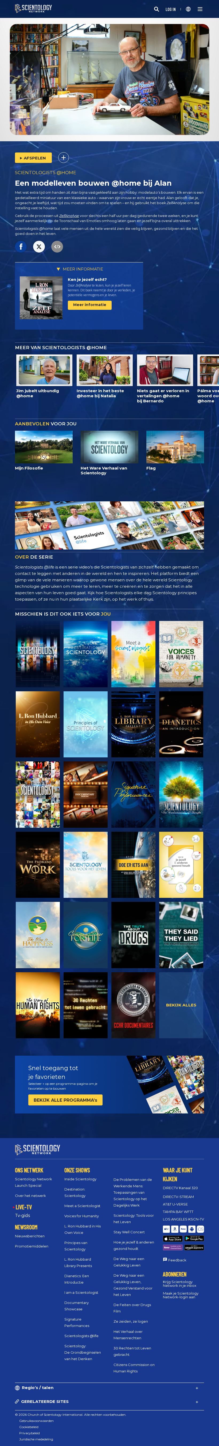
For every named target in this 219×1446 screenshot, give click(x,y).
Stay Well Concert (129, 1232)
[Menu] (200, 9)
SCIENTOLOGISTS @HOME (45, 172)
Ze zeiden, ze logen (131, 1321)
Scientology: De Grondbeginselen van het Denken (82, 1352)
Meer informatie (89, 304)
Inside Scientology (80, 1179)
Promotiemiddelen (31, 1246)
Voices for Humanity (81, 1216)
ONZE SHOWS (77, 1169)
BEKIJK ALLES (181, 1005)
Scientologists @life (81, 1336)
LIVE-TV (24, 1206)
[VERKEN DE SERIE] (38, 654)
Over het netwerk (30, 1195)
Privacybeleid (29, 1433)
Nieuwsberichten (30, 1236)
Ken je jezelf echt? (87, 279)
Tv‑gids (22, 1215)
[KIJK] (86, 724)
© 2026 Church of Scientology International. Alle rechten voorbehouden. (70, 1415)
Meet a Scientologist (82, 1206)
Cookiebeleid (28, 1427)
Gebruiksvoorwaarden (36, 1421)
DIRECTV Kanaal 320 (180, 1188)
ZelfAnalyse (69, 216)
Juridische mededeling (36, 1439)
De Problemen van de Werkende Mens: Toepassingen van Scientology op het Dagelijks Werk (133, 1192)
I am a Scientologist (81, 1292)
